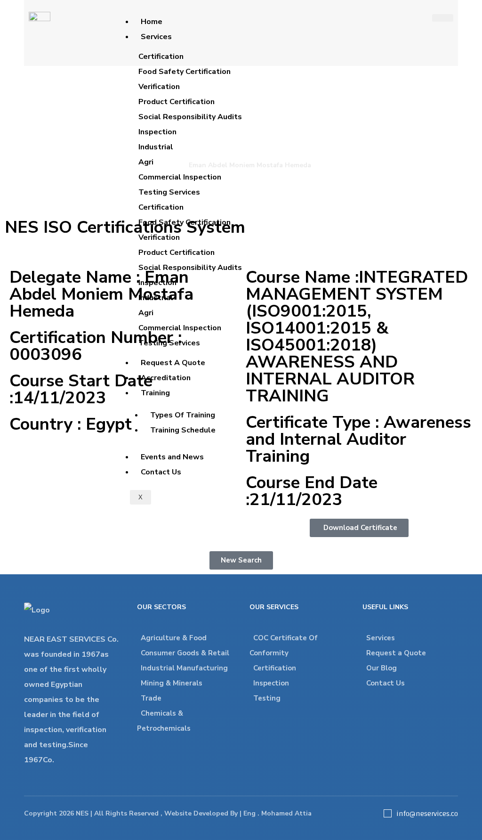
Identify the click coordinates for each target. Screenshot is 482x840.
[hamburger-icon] (442, 18)
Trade (151, 698)
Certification (274, 668)
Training (155, 393)
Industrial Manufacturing (184, 668)
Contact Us (161, 472)
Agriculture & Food (174, 638)
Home (151, 21)
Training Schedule (183, 430)
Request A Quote (173, 363)
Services (156, 37)
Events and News (172, 457)
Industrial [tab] (155, 147)
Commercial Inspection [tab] (179, 177)
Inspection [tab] (157, 132)
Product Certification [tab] (176, 102)
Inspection (271, 683)
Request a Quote (396, 653)
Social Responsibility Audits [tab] (190, 117)
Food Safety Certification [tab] (184, 71)
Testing (267, 698)
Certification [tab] (161, 56)
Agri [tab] (145, 162)
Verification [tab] (159, 87)
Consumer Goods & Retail (185, 653)
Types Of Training (182, 415)
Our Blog (381, 668)
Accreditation (166, 378)
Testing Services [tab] (169, 192)
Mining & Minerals (171, 683)
